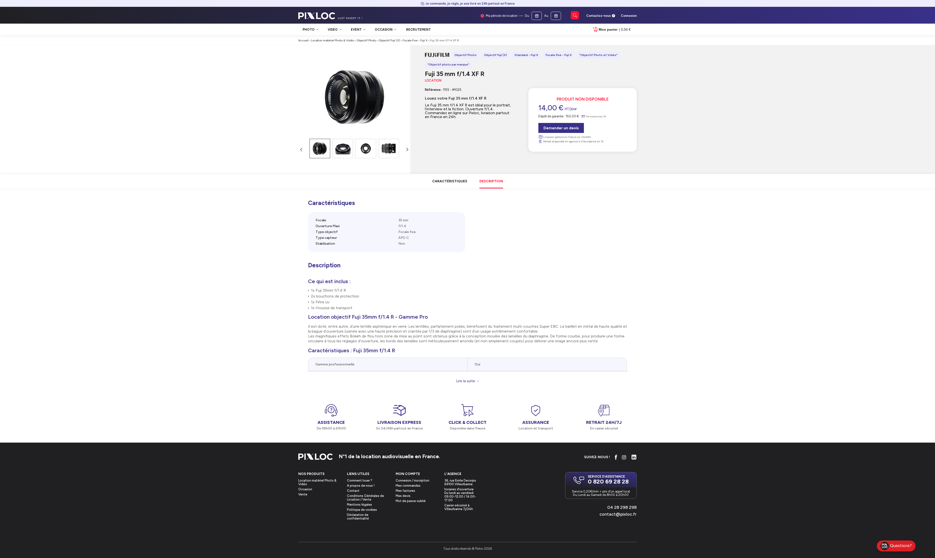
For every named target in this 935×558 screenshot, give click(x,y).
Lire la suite (465, 381)
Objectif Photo (366, 40)
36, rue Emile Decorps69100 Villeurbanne (460, 482)
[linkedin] (634, 457)
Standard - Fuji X (526, 55)
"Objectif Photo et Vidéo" (598, 55)
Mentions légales (359, 504)
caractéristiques (449, 181)
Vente (302, 494)
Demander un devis (561, 128)
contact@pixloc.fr (618, 514)
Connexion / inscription (412, 480)
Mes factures (405, 491)
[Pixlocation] (316, 15)
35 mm (403, 220)
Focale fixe (407, 232)
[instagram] (624, 457)
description (491, 181)
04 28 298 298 (622, 507)
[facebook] (616, 457)
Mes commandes (408, 485)
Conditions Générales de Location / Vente (365, 497)
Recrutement (418, 29)
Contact (353, 491)
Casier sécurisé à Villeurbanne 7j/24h (458, 507)
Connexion (629, 16)
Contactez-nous (598, 16)
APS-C (403, 238)
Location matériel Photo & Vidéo (332, 40)
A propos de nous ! (360, 485)
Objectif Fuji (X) (389, 40)
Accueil (303, 40)
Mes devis (403, 496)
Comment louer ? (359, 480)
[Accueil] (315, 457)
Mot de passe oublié (411, 501)
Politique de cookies (362, 510)
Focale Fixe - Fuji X (415, 40)
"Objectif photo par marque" (448, 64)
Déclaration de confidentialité (358, 516)
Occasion (305, 489)
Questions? (901, 545)
